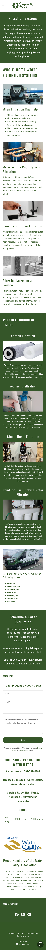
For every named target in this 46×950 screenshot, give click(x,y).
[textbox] (23, 693)
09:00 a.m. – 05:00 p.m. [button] (28, 819)
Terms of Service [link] (24, 750)
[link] (23, 5)
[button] (4, 5)
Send (23, 740)
